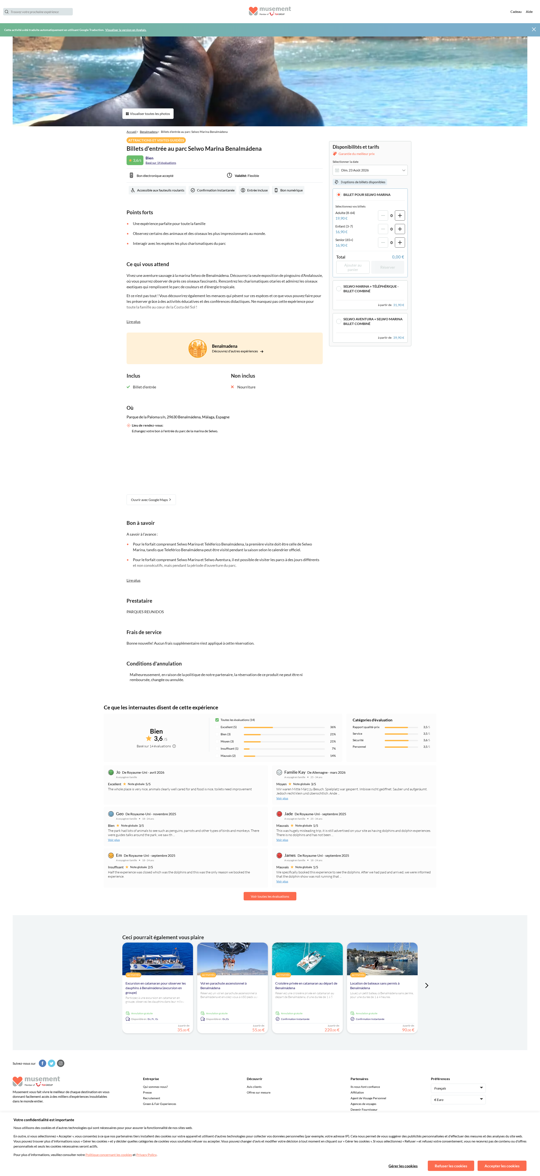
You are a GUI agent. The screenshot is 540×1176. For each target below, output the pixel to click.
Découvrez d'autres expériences (235, 351)
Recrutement (151, 1098)
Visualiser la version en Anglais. (125, 30)
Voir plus (282, 798)
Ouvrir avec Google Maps (150, 500)
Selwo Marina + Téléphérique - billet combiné (371, 288)
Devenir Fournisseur (364, 1109)
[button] (370, 195)
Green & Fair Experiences (159, 1104)
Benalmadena (149, 131)
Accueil (131, 131)
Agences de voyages (363, 1104)
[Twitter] (51, 1063)
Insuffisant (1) (229, 748)
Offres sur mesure (258, 1092)
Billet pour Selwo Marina (366, 195)
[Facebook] (42, 1063)
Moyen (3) (227, 741)
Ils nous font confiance (365, 1086)
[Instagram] (60, 1063)
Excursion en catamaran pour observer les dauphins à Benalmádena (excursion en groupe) (156, 987)
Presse (147, 1092)
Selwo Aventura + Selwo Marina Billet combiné (372, 321)
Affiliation (357, 1092)
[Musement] (270, 12)
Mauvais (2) (228, 755)
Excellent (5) (229, 727)
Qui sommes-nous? (155, 1086)
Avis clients (254, 1086)
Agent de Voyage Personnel (368, 1098)
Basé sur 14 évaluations (161, 162)
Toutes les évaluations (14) (238, 720)
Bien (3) (226, 734)
